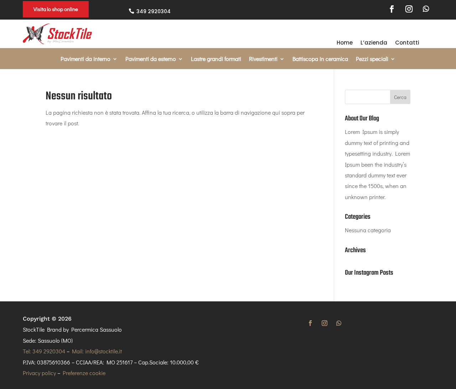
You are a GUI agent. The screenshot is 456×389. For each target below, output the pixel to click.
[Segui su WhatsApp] (426, 9)
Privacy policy (39, 373)
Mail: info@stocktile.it (97, 351)
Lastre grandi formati (216, 59)
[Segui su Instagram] (409, 9)
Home (345, 43)
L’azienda (374, 43)
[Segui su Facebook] (392, 9)
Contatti (407, 43)
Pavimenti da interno (85, 59)
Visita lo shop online (55, 8)
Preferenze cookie (84, 373)
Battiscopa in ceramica (320, 59)
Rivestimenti (263, 59)
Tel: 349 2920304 (44, 351)
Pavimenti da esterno (150, 59)
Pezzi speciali (372, 59)
